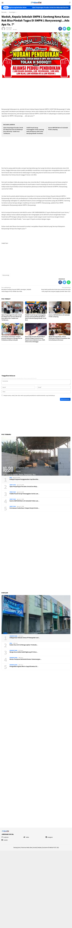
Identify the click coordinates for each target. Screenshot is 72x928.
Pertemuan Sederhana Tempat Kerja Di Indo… (24, 508)
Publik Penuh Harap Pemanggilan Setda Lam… (24, 494)
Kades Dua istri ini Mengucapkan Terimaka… (24, 645)
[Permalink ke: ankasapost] (3, 28)
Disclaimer (45, 847)
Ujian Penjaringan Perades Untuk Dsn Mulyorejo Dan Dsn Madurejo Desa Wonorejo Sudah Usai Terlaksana (12, 317)
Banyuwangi (6, 275)
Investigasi (13, 484)
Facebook (5, 837)
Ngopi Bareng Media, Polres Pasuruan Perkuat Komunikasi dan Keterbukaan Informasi (59, 338)
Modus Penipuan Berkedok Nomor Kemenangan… (26, 659)
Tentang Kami (16, 847)
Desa (11, 477)
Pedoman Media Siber (26, 847)
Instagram (50, 837)
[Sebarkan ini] (60, 29)
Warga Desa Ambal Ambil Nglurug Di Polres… (24, 652)
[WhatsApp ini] (68, 29)
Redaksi (40, 847)
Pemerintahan (13, 636)
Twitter (27, 837)
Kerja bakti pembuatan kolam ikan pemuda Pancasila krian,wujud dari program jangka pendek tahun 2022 (55, 289)
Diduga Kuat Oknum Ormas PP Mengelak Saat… (25, 638)
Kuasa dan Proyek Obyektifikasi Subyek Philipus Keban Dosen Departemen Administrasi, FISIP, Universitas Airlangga (35, 339)
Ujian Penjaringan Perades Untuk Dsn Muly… (24, 486)
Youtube (5, 840)
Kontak (35, 847)
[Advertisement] (36, 93)
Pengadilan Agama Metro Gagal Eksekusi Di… (24, 666)
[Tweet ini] (64, 29)
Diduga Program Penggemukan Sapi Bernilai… (24, 479)
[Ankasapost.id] (36, 2)
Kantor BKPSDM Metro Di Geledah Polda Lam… (24, 501)
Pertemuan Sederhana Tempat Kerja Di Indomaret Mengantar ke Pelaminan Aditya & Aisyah (12, 338)
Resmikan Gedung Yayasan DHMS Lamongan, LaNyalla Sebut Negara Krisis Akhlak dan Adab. (16, 289)
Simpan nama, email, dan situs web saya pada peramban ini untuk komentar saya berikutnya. (29, 395)
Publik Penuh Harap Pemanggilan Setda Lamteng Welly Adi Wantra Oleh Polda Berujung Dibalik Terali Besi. (35, 317)
